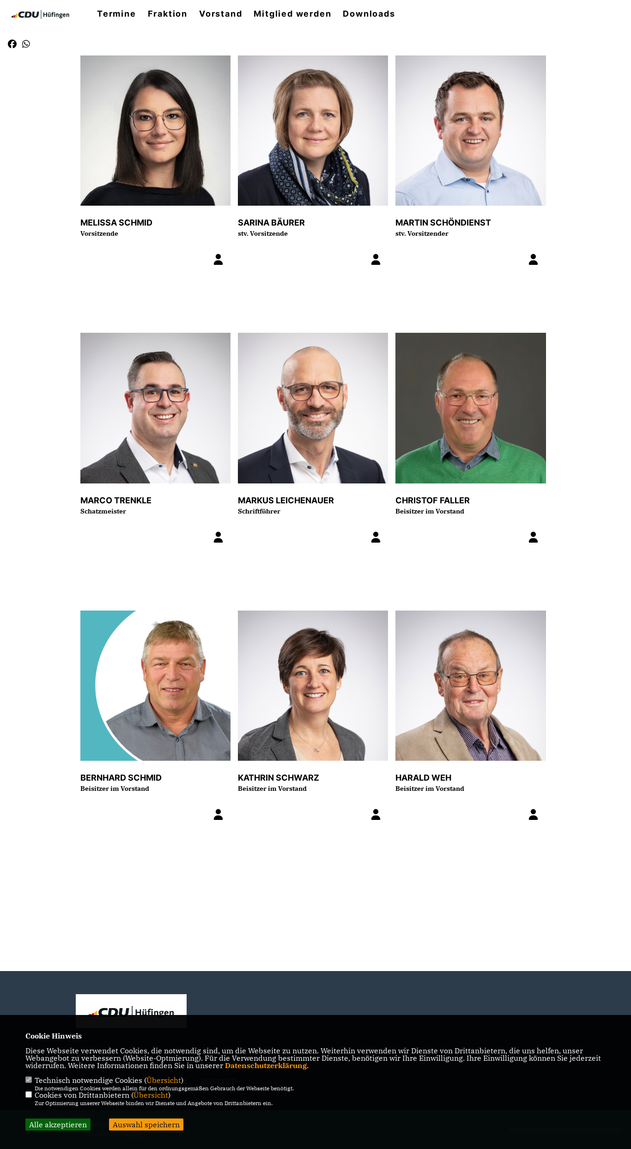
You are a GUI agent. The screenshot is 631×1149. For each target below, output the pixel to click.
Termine (116, 14)
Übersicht (163, 1080)
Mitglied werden (292, 14)
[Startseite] (131, 1012)
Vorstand (220, 14)
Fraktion (168, 14)
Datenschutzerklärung (266, 1065)
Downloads (369, 14)
